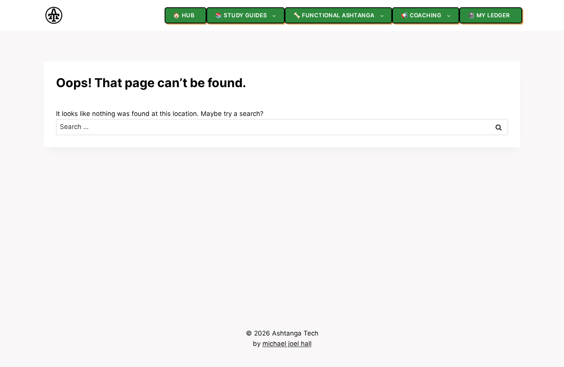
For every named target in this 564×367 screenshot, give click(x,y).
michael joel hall (287, 343)
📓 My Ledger (489, 15)
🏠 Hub (183, 15)
